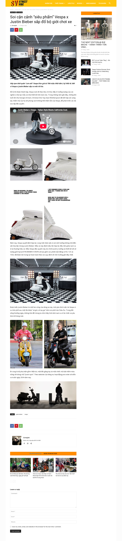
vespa (26, 414)
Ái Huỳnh (14, 25)
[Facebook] (12, 30)
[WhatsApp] (21, 30)
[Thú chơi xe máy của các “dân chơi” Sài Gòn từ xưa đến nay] (66, 465)
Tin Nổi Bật (19, 12)
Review (79, 3)
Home (11, 9)
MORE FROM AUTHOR (50, 453)
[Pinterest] (16, 30)
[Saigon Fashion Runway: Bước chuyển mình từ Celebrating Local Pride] (86, 72)
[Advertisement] (96, 118)
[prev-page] (11, 481)
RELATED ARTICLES (35, 453)
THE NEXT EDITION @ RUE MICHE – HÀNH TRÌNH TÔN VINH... (93, 44)
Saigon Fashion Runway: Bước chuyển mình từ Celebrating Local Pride (101, 71)
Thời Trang (59, 3)
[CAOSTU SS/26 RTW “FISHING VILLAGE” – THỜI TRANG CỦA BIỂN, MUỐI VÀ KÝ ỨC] (86, 81)
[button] (109, 3)
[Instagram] (28, 443)
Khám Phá (48, 3)
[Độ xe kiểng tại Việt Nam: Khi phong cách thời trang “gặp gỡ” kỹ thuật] (20, 465)
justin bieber (19, 414)
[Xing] (31, 443)
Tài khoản (102, 3)
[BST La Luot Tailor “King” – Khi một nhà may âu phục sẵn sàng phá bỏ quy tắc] (86, 62)
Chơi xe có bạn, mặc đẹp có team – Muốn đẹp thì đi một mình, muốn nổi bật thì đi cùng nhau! (42, 475)
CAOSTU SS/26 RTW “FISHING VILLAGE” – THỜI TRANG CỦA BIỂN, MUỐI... (101, 81)
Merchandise (91, 3)
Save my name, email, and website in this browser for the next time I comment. (36, 526)
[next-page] (14, 481)
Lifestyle (71, 3)
